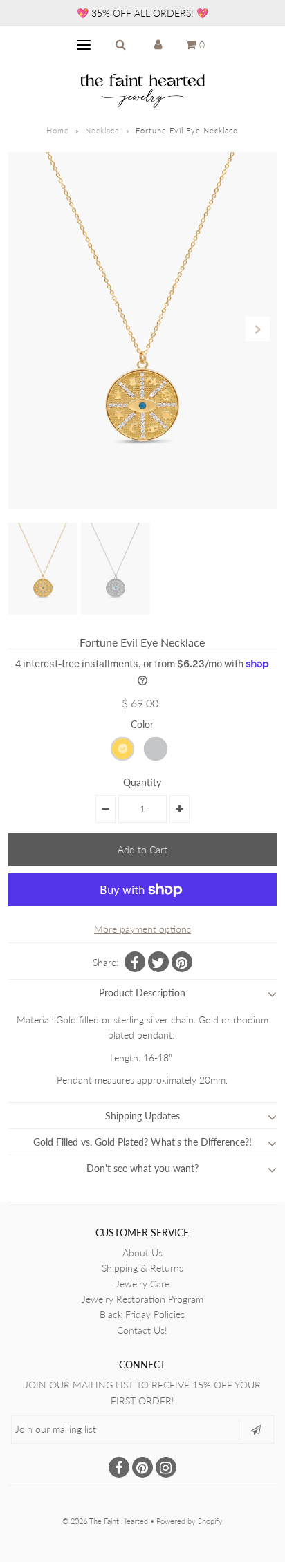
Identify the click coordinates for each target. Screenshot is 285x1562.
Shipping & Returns (142, 1268)
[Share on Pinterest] (182, 961)
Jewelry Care (142, 1284)
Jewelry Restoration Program (142, 1299)
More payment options (142, 929)
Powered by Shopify (189, 1520)
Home (57, 130)
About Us (142, 1252)
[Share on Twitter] (158, 961)
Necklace (102, 130)
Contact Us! (142, 1330)
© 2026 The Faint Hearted (105, 1520)
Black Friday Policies (142, 1314)
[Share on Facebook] (135, 961)
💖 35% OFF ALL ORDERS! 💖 (142, 13)
